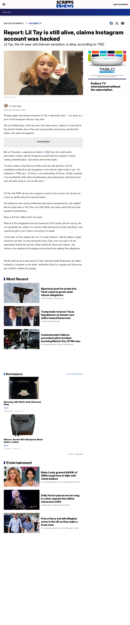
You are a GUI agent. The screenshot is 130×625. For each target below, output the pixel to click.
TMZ (47, 151)
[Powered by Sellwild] (79, 454)
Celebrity (35, 23)
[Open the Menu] (4, 4)
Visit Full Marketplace (74, 374)
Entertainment (14, 23)
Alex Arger (17, 106)
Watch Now (120, 4)
